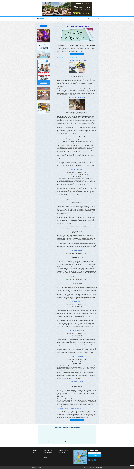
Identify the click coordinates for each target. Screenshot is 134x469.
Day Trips (63, 18)
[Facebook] (89, 460)
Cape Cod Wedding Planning (78, 136)
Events (77, 18)
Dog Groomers (67, 441)
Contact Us (90, 18)
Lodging (72, 18)
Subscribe (95, 455)
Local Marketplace (83, 18)
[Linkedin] (95, 460)
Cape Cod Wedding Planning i (62, 145)
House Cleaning (48, 441)
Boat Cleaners (86, 441)
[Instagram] (92, 460)
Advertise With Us (97, 18)
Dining (68, 18)
